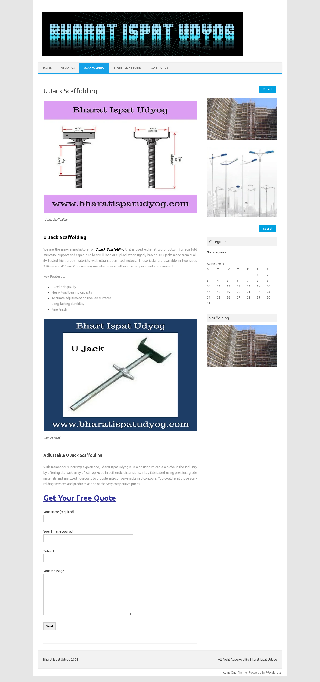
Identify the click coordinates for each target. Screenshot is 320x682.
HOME (47, 67)
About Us (68, 67)
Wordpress (273, 672)
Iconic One (230, 672)
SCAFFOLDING (94, 67)
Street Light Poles (127, 67)
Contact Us (159, 67)
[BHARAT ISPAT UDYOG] (142, 54)
